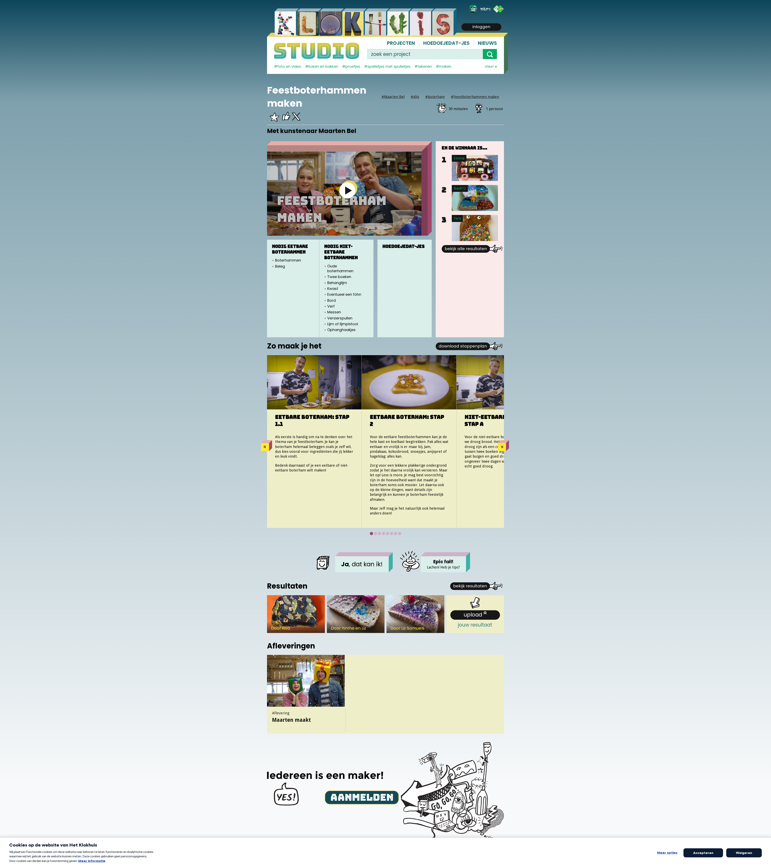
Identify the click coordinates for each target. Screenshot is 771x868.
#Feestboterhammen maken (475, 97)
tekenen (425, 66)
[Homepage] (316, 51)
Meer (489, 66)
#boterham (435, 97)
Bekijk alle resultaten (466, 249)
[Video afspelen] (347, 190)
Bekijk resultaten (470, 586)
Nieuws (487, 43)
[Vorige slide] (265, 447)
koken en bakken (323, 66)
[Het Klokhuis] (473, 9)
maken (445, 66)
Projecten (401, 43)
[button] (490, 54)
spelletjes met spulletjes (388, 66)
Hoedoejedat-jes (446, 43)
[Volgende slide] (502, 447)
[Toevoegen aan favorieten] (274, 118)
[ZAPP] (498, 8)
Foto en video (289, 66)
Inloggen (481, 27)
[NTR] (485, 8)
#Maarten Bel (393, 97)
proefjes (352, 66)
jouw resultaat (475, 619)
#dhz (415, 97)
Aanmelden (362, 797)
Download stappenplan (463, 346)
